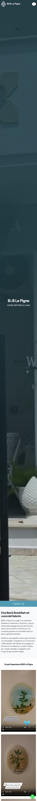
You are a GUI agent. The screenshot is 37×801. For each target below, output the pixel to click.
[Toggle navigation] (34, 4)
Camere (17, 603)
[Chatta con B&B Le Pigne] (32, 796)
